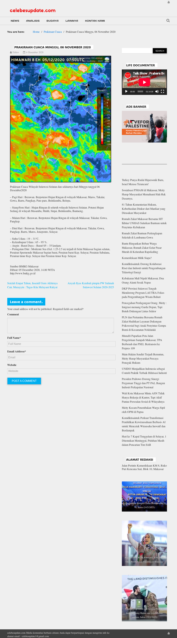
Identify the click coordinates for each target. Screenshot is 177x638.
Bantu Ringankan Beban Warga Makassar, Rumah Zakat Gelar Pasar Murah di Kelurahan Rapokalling (142, 248)
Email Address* (16, 351)
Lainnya (72, 20)
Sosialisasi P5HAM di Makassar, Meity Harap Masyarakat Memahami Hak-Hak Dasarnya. (144, 194)
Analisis (33, 20)
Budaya (52, 20)
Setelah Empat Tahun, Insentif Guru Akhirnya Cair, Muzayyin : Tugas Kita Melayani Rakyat (32, 285)
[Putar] (126, 91)
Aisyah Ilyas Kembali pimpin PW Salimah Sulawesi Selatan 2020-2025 (91, 285)
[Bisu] (157, 91)
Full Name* (14, 338)
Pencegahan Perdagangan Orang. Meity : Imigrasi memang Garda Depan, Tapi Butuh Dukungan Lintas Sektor (144, 307)
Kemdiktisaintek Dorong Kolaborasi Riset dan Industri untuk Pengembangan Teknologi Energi (143, 268)
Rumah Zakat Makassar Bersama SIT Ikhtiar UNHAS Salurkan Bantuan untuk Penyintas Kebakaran (144, 223)
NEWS (15, 20)
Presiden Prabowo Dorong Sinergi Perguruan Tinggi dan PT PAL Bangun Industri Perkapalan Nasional (143, 383)
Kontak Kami (95, 20)
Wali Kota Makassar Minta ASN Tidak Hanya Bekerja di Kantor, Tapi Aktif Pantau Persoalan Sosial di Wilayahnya (143, 397)
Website (11, 365)
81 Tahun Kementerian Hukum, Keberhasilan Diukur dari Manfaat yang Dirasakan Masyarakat (143, 209)
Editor (16, 52)
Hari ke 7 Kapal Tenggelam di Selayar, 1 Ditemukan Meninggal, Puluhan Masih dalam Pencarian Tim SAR (144, 440)
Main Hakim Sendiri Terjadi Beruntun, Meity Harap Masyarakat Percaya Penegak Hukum (143, 358)
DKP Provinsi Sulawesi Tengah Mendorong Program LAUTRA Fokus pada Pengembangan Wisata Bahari (143, 293)
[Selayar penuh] (162, 91)
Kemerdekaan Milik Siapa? (137, 258)
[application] (144, 82)
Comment (13, 314)
